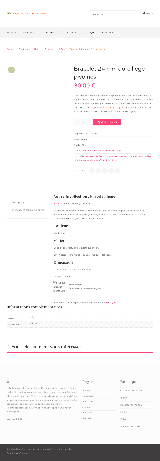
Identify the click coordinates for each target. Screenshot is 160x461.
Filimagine (110, 302)
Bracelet (57, 203)
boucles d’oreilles (103, 107)
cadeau (148, 156)
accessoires (92, 156)
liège (114, 160)
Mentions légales (63, 449)
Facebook (151, 449)
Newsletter (88, 396)
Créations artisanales (103, 150)
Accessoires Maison (131, 405)
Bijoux (36, 49)
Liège (62, 49)
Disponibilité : (81, 133)
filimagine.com (22, 449)
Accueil (10, 49)
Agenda (86, 407)
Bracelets (49, 49)
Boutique (23, 49)
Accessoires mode (130, 426)
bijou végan (112, 156)
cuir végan (99, 160)
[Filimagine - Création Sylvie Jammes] (27, 13)
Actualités (87, 401)
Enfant (124, 419)
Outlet (123, 412)
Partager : (80, 170)
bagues (119, 107)
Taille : (77, 139)
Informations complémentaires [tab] (27, 210)
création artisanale (83, 160)
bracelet (123, 156)
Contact (86, 418)
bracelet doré (136, 156)
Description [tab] (17, 202)
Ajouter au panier (107, 122)
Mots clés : (79, 156)
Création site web (42, 449)
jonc (108, 160)
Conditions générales (17, 453)
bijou (101, 156)
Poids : (77, 145)
